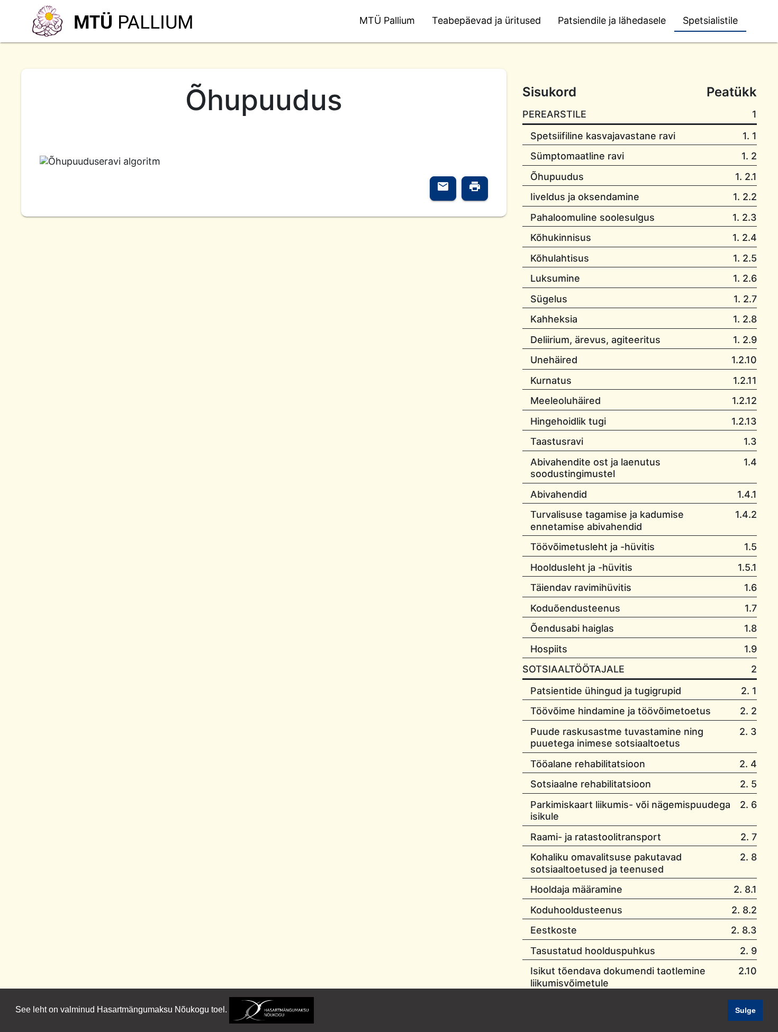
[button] (317, 1010)
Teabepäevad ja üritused (486, 20)
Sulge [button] (745, 1010)
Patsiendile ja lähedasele (612, 20)
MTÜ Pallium (387, 20)
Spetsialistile (710, 20)
